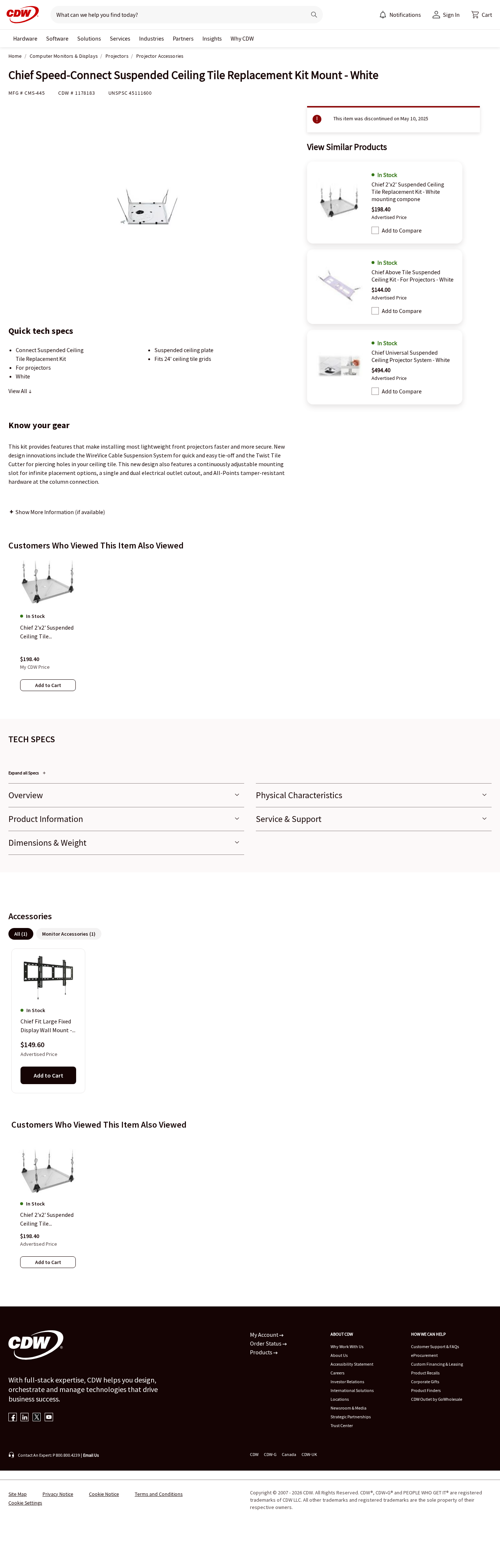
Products (261, 1352)
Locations (340, 1399)
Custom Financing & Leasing (437, 1364)
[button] (481, 14)
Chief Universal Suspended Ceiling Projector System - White (411, 356)
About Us (339, 1355)
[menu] (400, 14)
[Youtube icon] (49, 1418)
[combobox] (176, 14)
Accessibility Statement (352, 1364)
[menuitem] (383, 14)
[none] (25, 38)
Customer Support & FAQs (435, 1346)
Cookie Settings (25, 1502)
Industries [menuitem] (151, 38)
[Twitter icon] (37, 1418)
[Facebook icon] (12, 1418)
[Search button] (314, 14)
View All (18, 391)
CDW (254, 1454)
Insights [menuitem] (212, 38)
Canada (289, 1454)
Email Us (91, 1455)
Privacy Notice (57, 1494)
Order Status (266, 1343)
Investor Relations (347, 1381)
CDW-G (270, 1454)
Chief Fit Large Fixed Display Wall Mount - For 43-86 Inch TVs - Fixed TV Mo (46, 1026)
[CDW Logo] (20, 14)
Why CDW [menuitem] (242, 38)
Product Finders (426, 1390)
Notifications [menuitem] (405, 14)
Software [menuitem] (57, 38)
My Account (264, 1334)
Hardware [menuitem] (25, 38)
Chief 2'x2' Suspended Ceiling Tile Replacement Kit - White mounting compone (408, 192)
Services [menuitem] (120, 38)
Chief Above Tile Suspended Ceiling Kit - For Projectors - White (413, 275)
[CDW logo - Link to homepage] (20, 14)
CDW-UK (309, 1454)
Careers (337, 1373)
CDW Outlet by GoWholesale (436, 1399)
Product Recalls (425, 1373)
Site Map (17, 1494)
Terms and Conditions (159, 1494)
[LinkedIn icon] (24, 1418)
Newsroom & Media (348, 1408)
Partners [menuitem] (183, 38)
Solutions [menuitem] (89, 38)
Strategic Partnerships (351, 1416)
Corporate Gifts (425, 1381)
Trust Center (342, 1425)
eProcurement (424, 1355)
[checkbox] (375, 230)
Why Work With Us (347, 1346)
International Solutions (352, 1390)
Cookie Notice (104, 1494)
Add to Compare (402, 230)
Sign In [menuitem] (451, 14)
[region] (250, 631)
